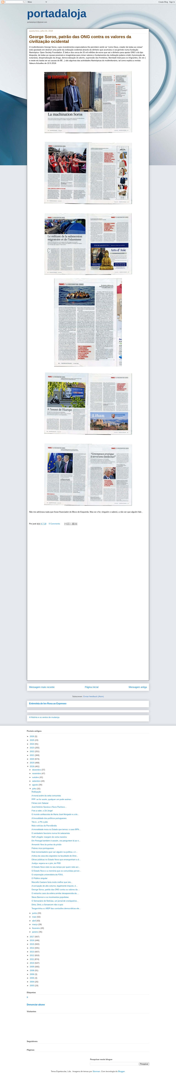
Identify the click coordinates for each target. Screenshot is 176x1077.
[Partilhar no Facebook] (73, 523)
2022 (32, 751)
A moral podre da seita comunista (46, 795)
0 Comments (54, 524)
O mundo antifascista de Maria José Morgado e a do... (55, 814)
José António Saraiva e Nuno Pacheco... (49, 807)
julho (34, 788)
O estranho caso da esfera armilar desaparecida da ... (55, 893)
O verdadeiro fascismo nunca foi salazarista (51, 833)
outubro (35, 777)
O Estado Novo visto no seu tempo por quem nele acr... (56, 867)
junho (35, 913)
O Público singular (39, 878)
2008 (32, 970)
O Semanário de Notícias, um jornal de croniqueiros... (55, 901)
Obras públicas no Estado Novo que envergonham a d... (56, 859)
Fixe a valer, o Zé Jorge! (42, 811)
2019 (32, 763)
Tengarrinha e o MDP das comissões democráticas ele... (56, 908)
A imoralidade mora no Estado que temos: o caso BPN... (56, 829)
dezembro (37, 770)
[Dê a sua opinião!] (68, 523)
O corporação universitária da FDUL (47, 874)
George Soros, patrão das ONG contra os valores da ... (56, 889)
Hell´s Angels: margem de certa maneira (49, 837)
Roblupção (36, 792)
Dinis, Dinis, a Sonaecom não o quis (47, 904)
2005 (32, 978)
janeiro (35, 932)
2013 (32, 952)
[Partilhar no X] (70, 523)
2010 (32, 963)
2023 (32, 748)
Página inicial (91, 687)
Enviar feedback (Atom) (93, 696)
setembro (36, 781)
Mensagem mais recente (41, 687)
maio (34, 917)
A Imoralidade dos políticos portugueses (49, 818)
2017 (32, 937)
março (35, 924)
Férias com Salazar (40, 803)
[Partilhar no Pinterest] (76, 523)
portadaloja (56, 13)
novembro (37, 773)
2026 (32, 736)
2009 (32, 967)
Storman (96, 1071)
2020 (32, 759)
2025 (32, 740)
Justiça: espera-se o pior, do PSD (46, 863)
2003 (32, 985)
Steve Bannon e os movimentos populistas (50, 897)
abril (34, 921)
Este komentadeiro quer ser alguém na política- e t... (54, 852)
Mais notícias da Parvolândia (44, 826)
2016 (32, 940)
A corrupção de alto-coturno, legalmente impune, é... (54, 886)
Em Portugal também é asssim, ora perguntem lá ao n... (56, 841)
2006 (32, 974)
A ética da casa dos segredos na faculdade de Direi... (55, 856)
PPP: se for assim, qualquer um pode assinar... (52, 799)
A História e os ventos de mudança (44, 717)
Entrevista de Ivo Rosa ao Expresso (47, 703)
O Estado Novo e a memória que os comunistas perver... (56, 871)
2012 (32, 955)
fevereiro (36, 928)
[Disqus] (88, 567)
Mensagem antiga (138, 687)
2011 (32, 959)
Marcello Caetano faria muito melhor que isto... (52, 882)
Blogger (121, 1071)
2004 (32, 982)
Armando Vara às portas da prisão (46, 844)
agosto (35, 785)
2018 (32, 766)
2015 (32, 944)
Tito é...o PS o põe (40, 822)
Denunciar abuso (36, 1004)
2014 (32, 948)
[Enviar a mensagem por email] (65, 523)
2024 (32, 744)
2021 (32, 755)
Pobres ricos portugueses (43, 848)
